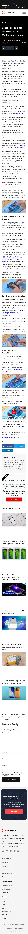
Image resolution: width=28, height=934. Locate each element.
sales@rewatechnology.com (11, 437)
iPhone (6, 23)
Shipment (5, 892)
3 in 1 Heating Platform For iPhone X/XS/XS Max (14, 369)
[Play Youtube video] (14, 412)
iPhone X (18, 61)
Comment (5, 733)
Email (4, 759)
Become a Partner (7, 889)
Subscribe (14, 499)
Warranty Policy (7, 873)
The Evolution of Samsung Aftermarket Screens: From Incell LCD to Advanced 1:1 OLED (13, 577)
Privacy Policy (8, 928)
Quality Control (6, 870)
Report (19, 931)
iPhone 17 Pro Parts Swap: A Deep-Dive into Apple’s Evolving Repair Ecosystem (13, 717)
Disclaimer (9, 931)
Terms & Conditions (18, 928)
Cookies (15, 931)
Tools (10, 23)
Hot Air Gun (19, 113)
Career (4, 877)
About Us (5, 862)
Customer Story (7, 885)
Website (4, 765)
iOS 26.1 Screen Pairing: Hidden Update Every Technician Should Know (12, 647)
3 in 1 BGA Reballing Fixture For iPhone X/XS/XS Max (12, 313)
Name (4, 752)
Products (5, 866)
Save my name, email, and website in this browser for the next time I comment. (13, 774)
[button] (24, 12)
